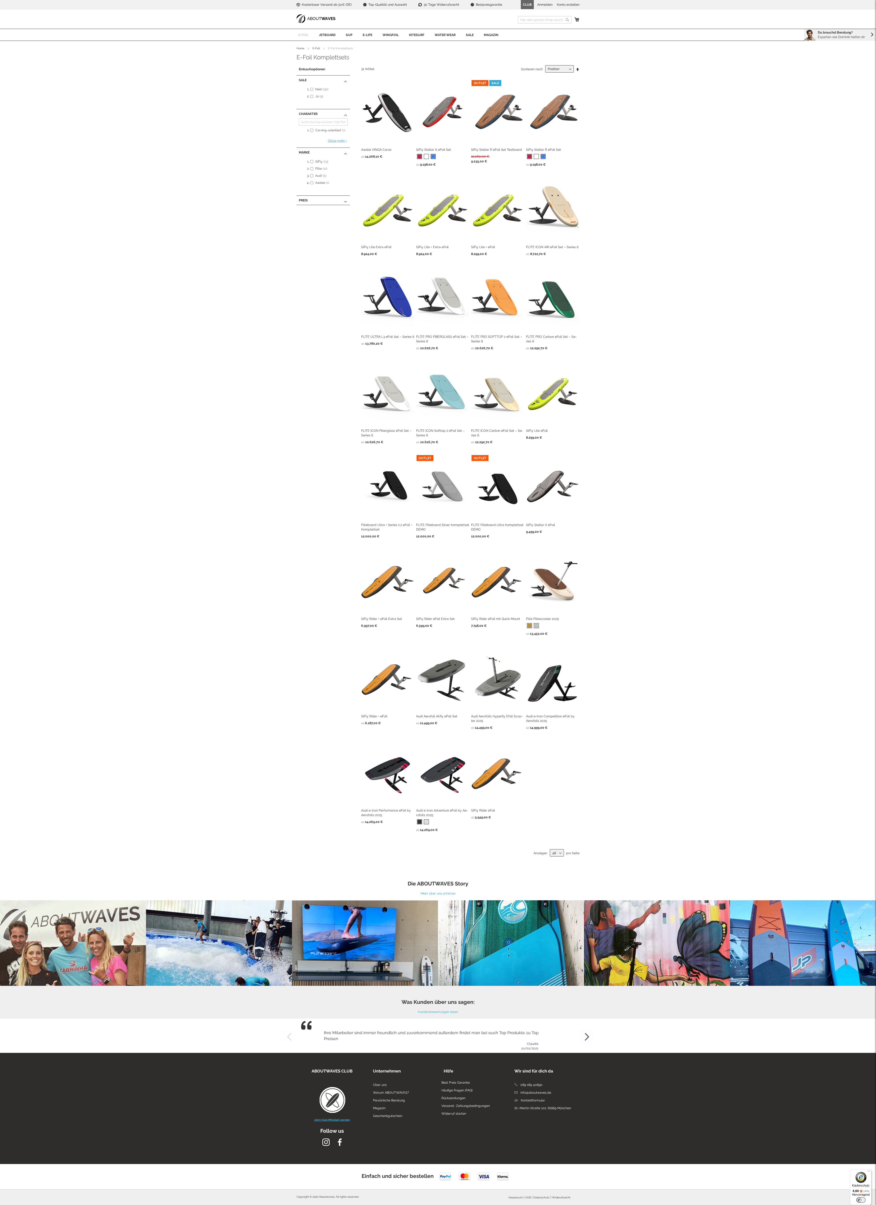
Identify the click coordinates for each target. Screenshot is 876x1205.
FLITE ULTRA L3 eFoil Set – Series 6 (387, 336)
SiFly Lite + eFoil (483, 247)
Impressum (515, 1197)
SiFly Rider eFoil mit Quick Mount (495, 619)
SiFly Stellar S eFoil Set (433, 149)
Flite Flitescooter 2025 (542, 619)
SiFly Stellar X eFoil (540, 525)
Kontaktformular (532, 1100)
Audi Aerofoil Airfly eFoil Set (436, 716)
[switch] (861, 1200)
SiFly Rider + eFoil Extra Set (381, 619)
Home (300, 48)
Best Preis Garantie (455, 1082)
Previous (290, 1037)
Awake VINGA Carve (376, 149)
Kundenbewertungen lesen (438, 1012)
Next (586, 1037)
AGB (528, 1197)
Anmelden (545, 4)
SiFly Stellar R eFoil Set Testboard (496, 149)
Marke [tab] (304, 152)
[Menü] (868, 1172)
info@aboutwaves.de (535, 1092)
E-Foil (316, 48)
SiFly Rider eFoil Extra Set (435, 619)
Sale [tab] (303, 80)
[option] (419, 156)
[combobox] (544, 19)
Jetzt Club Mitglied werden (332, 1120)
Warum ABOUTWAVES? (391, 1092)
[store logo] (316, 18)
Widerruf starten (453, 1113)
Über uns (380, 1085)
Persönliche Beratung (389, 1100)
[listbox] (442, 157)
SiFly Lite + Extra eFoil (432, 247)
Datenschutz (541, 1197)
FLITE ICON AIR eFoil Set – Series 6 (552, 247)
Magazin (379, 1108)
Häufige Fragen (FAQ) (457, 1090)
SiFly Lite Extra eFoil (376, 247)
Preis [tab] (303, 200)
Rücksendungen (453, 1098)
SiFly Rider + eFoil (374, 716)
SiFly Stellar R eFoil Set (543, 149)
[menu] (438, 35)
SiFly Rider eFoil (483, 810)
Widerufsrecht (561, 1197)
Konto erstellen (568, 4)
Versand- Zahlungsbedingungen (465, 1106)
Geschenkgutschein (387, 1116)
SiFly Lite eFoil (537, 430)
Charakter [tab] (308, 114)
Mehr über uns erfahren (438, 893)
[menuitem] (303, 35)
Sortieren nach (532, 69)
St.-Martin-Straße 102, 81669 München (542, 1108)
